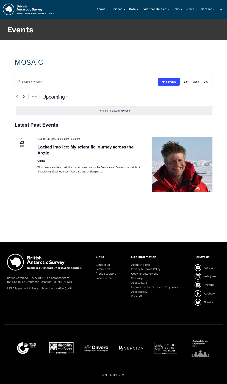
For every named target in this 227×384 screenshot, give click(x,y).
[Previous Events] (17, 96)
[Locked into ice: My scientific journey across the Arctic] (182, 164)
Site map (137, 278)
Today (34, 96)
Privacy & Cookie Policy (145, 269)
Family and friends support (106, 271)
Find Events (169, 81)
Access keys (139, 282)
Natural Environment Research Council (37, 282)
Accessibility (139, 291)
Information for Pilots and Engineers (154, 287)
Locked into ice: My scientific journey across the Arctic (85, 150)
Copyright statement (144, 273)
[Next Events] (23, 96)
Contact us (103, 264)
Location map (105, 278)
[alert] (114, 110)
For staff (136, 296)
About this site (140, 264)
